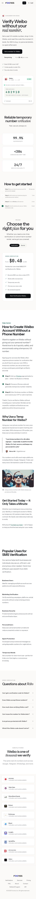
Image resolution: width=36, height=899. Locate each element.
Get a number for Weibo (12, 51)
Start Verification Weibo (18, 296)
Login (31, 3)
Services (19, 880)
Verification (14, 245)
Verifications (9, 880)
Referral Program (15, 887)
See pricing (8, 57)
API (25, 887)
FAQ (9, 883)
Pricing (18, 376)
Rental (23, 245)
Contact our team (17, 525)
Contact (25, 883)
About (17, 883)
